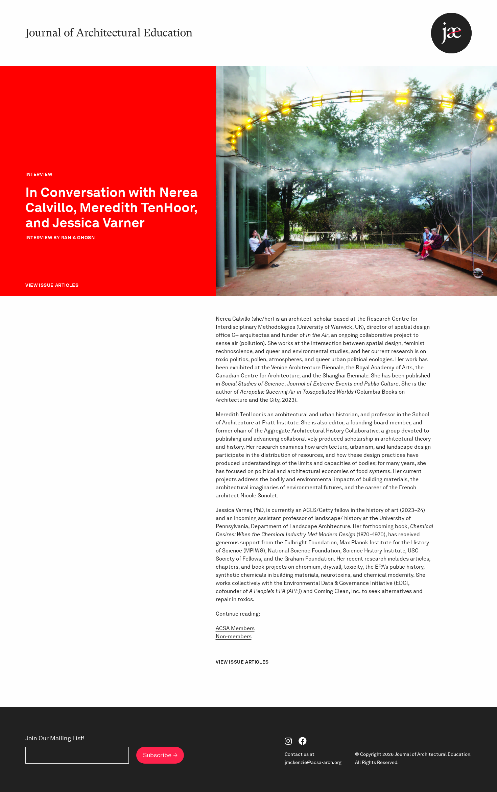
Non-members (234, 636)
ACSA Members (235, 628)
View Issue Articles (51, 285)
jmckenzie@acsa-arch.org (313, 762)
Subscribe (157, 755)
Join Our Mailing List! (55, 738)
